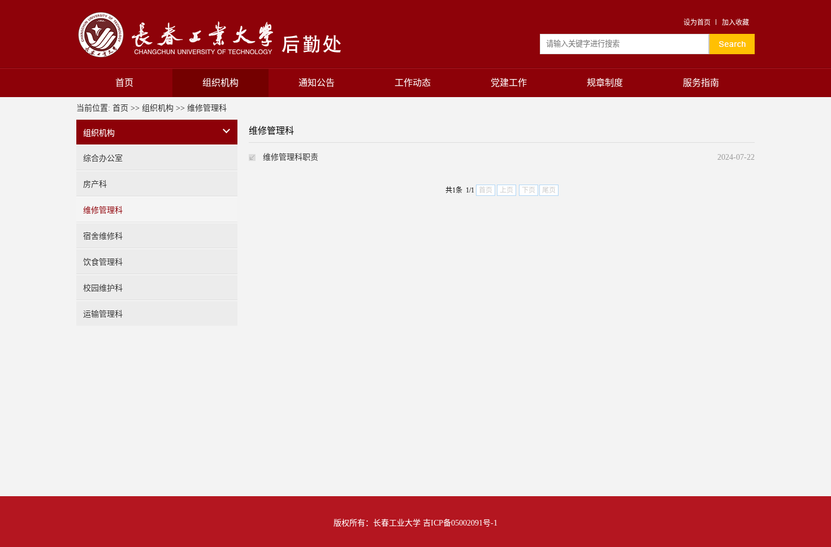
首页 (124, 82)
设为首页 (697, 23)
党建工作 (509, 82)
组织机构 (220, 82)
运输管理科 (103, 314)
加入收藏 (735, 23)
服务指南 (701, 82)
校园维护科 (103, 288)
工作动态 (413, 82)
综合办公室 (103, 158)
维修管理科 (207, 108)
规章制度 (605, 82)
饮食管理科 (103, 262)
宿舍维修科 (103, 236)
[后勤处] (213, 12)
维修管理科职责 (290, 157)
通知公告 (316, 82)
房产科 (95, 184)
